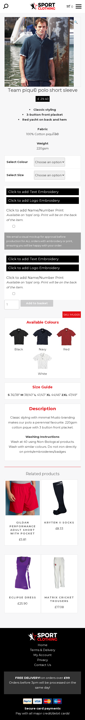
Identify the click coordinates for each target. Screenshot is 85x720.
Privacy (42, 660)
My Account (42, 655)
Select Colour (17, 162)
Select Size (15, 175)
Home (42, 645)
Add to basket (37, 303)
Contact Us (42, 665)
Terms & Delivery (42, 650)
